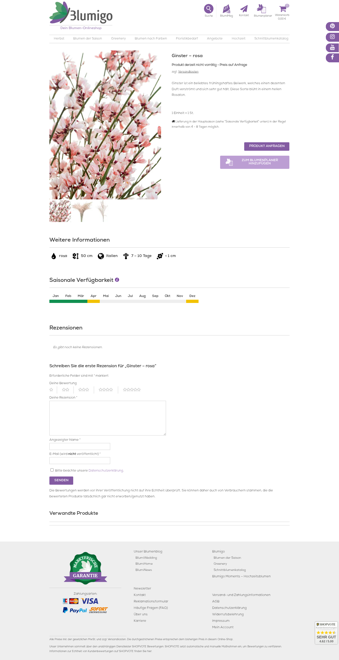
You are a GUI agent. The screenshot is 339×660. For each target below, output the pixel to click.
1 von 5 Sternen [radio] (53, 389)
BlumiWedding (146, 558)
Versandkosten (188, 72)
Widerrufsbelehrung (228, 614)
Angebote (215, 38)
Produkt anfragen (267, 146)
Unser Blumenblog (148, 551)
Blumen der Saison (87, 38)
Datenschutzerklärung (106, 471)
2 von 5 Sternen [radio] (68, 389)
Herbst (59, 38)
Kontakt (140, 595)
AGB (215, 601)
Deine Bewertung (63, 383)
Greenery (118, 38)
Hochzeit (238, 38)
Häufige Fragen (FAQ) (151, 608)
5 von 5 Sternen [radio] (134, 389)
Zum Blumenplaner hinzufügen (260, 162)
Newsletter (142, 588)
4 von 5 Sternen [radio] (108, 389)
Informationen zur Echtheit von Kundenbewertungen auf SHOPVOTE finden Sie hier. (100, 651)
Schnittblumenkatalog (271, 38)
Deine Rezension (63, 398)
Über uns (141, 614)
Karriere (140, 621)
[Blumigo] (80, 17)
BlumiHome (144, 564)
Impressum (221, 621)
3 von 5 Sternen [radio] (86, 389)
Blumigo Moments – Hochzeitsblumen (241, 576)
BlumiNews (144, 570)
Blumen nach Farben (151, 38)
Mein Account (223, 627)
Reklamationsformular (151, 601)
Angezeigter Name (64, 440)
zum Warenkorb (282, 16)
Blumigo (218, 551)
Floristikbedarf (187, 38)
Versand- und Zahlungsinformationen (241, 595)
